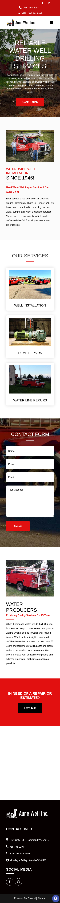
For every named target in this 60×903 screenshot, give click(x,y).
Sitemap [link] (41, 898)
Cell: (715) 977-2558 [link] (31, 13)
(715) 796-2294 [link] (31, 7)
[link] (55, 898)
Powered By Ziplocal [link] (25, 898)
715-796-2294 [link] (17, 846)
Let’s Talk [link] (30, 708)
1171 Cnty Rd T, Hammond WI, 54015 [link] (29, 840)
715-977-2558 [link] (23, 853)
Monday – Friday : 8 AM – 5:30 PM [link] (28, 860)
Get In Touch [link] (30, 102)
